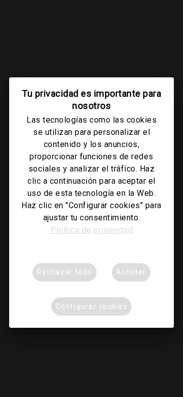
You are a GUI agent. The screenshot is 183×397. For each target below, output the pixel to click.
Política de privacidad (91, 230)
